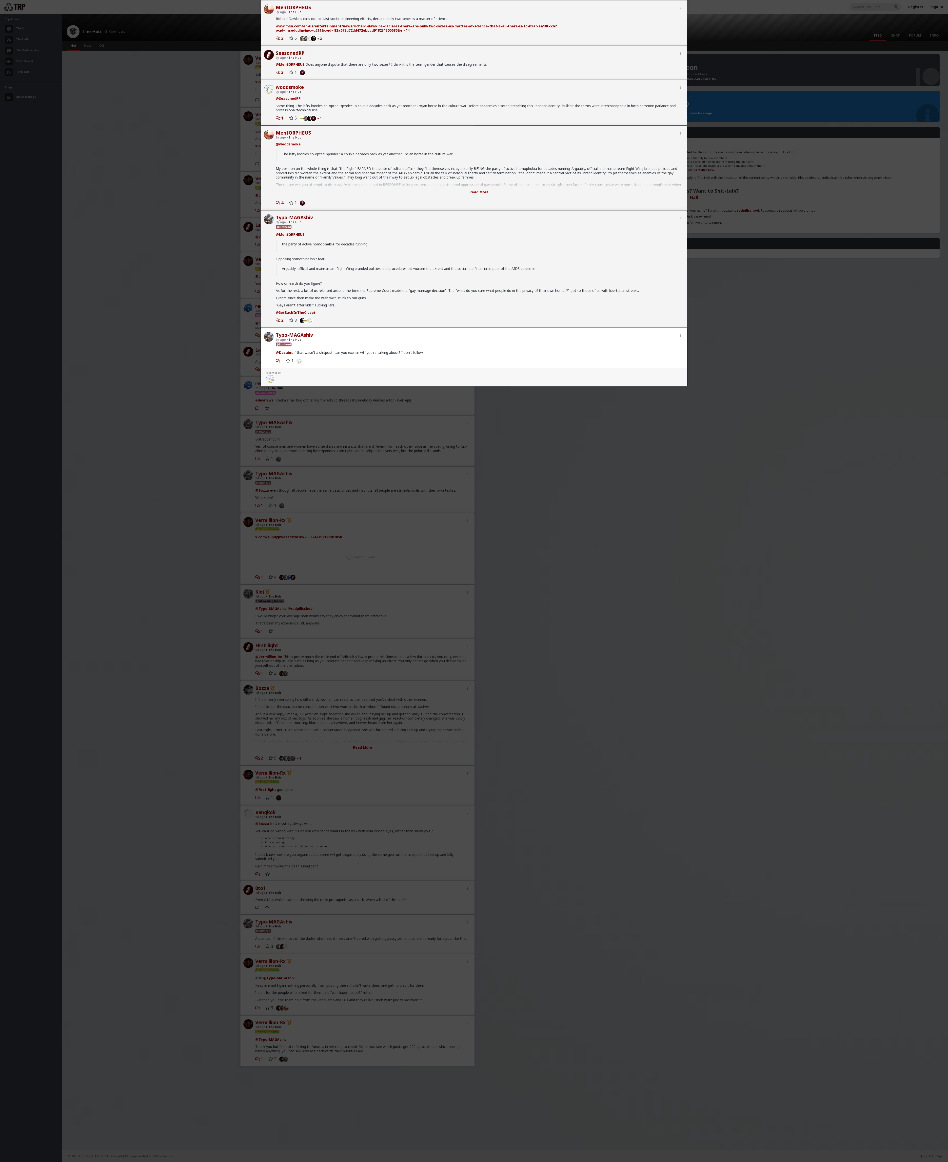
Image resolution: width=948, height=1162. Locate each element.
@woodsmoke (288, 144)
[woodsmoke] (311, 320)
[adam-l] (301, 38)
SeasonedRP (290, 53)
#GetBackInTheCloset (296, 312)
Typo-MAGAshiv (294, 217)
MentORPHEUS (293, 7)
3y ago (281, 12)
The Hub (294, 12)
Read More (479, 192)
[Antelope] (314, 38)
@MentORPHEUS (290, 64)
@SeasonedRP (288, 98)
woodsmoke (290, 87)
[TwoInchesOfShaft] (301, 118)
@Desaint (284, 352)
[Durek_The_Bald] (301, 72)
